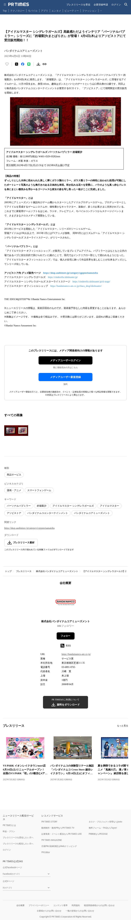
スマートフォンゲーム (39, 490)
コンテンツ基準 (60, 905)
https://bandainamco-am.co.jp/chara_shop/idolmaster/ (76, 286)
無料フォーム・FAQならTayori (103, 827)
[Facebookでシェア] (22, 64)
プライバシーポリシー (39, 905)
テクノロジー (17, 10)
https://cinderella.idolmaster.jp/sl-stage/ (91, 281)
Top (5, 10)
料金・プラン (9, 831)
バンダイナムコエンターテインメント (47, 513)
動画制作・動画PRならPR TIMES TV (57, 827)
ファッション (89, 10)
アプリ (44, 10)
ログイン (116, 4)
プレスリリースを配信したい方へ (18, 843)
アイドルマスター (109, 506)
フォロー (65, 636)
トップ (8, 571)
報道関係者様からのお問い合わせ (99, 905)
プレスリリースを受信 (78, 4)
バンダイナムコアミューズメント (92, 513)
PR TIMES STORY (49, 821)
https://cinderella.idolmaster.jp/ (63, 277)
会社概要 (20, 905)
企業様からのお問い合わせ (49, 910)
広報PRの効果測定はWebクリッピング (59, 846)
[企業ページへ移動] (65, 603)
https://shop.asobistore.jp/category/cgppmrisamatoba (70, 273)
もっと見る (122, 725)
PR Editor (45, 852)
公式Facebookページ (12, 867)
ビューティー (71, 10)
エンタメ (56, 10)
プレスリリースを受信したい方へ (18, 837)
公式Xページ (8, 881)
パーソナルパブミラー (19, 506)
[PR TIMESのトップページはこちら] (18, 4)
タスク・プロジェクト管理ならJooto (105, 821)
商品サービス (14, 474)
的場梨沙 (41, 506)
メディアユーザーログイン (65, 360)
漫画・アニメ (14, 490)
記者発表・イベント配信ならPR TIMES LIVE (61, 833)
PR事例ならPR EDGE (98, 833)
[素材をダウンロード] (38, 64)
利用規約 (76, 905)
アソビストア (14, 513)
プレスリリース (24, 571)
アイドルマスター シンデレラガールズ (73, 506)
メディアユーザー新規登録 (65, 377)
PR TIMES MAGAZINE (51, 840)
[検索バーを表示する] (126, 4)
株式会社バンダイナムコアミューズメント (57, 571)
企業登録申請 (101, 4)
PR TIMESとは (9, 825)
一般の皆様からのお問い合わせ (80, 910)
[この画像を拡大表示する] (16, 431)
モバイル (33, 10)
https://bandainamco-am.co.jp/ (76, 654)
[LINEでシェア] (29, 64)
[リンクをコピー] (44, 64)
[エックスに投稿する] (16, 64)
